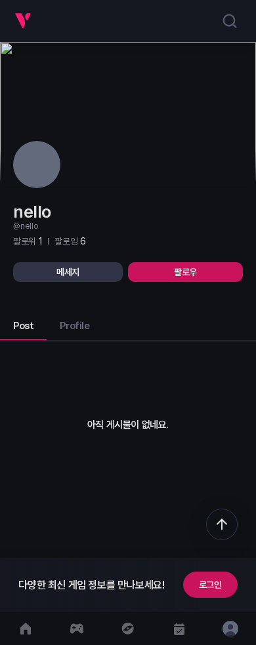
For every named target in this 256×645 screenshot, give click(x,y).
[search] (230, 21)
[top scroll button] (222, 524)
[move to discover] (128, 628)
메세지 (67, 272)
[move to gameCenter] (76, 628)
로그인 (210, 584)
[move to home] (25, 628)
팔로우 (185, 272)
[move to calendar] (179, 628)
